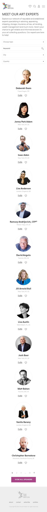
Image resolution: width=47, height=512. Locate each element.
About (11, 502)
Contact (18, 502)
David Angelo (23, 255)
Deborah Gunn (23, 88)
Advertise (27, 502)
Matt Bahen (24, 389)
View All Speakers (23, 479)
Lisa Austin (23, 322)
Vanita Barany (23, 422)
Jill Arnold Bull (23, 289)
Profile (20, 95)
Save (26, 95)
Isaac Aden (23, 155)
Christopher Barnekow (23, 456)
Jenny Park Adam (23, 122)
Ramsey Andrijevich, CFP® (23, 222)
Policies (35, 502)
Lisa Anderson (23, 188)
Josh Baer (23, 355)
